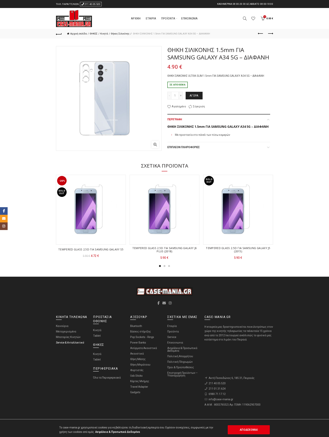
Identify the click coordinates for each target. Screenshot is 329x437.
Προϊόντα (173, 331)
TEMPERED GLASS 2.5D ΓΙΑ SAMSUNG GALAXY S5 (90, 249)
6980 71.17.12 (217, 393)
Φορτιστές (137, 370)
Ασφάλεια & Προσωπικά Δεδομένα (182, 349)
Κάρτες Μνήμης (139, 381)
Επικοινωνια (175, 342)
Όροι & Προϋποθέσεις (180, 367)
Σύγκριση (199, 106)
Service (171, 337)
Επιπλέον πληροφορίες (183, 147)
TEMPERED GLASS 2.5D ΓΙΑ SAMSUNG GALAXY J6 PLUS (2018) (164, 250)
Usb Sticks (136, 375)
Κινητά (104, 33)
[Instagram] (4, 226)
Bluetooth (136, 326)
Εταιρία (172, 326)
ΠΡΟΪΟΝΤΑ (168, 18)
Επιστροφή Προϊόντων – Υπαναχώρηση (182, 374)
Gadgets (135, 392)
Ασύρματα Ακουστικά (143, 348)
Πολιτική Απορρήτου (180, 356)
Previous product (260, 34)
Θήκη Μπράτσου (140, 364)
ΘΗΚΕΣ (93, 33)
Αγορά (194, 95)
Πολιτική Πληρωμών (180, 361)
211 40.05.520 (92, 4)
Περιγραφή (174, 119)
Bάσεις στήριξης (140, 331)
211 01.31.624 (217, 388)
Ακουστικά (137, 353)
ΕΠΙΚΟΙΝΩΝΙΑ (189, 18)
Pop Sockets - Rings (142, 337)
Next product (270, 34)
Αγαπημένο (179, 106)
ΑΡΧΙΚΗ (136, 18)
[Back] (59, 34)
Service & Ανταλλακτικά (70, 342)
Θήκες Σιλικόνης (120, 33)
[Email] (4, 218)
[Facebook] (4, 211)
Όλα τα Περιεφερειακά (107, 377)
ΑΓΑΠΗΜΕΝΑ (253, 18)
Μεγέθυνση (155, 144)
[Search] (245, 18)
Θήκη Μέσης (138, 359)
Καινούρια (62, 326)
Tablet (97, 335)
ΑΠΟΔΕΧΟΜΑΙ (249, 429)
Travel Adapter (139, 386)
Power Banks (138, 342)
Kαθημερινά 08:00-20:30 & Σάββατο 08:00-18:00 (245, 4)
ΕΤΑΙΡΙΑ (151, 18)
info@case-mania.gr (221, 399)
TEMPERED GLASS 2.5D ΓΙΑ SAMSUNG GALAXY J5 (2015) (238, 250)
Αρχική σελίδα (78, 33)
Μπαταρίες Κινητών (68, 337)
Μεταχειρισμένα (66, 331)
